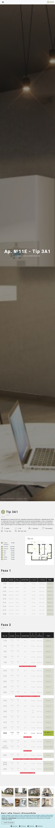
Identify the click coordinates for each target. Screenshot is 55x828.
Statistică (31, 826)
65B (4, 614)
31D (5, 701)
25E (5, 692)
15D (5, 657)
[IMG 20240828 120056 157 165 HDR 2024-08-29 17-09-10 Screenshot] (21, 792)
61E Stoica (5, 747)
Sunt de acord (9, 822)
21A (4, 591)
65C (5, 755)
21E (5, 676)
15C (5, 652)
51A (4, 606)
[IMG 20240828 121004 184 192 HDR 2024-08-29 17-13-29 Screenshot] (47, 802)
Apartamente (11, 498)
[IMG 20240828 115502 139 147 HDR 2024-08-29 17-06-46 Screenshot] (7, 802)
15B (4, 588)
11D (5, 641)
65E (5, 769)
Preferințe (23, 826)
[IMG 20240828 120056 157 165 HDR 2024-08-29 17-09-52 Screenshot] (34, 792)
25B (4, 595)
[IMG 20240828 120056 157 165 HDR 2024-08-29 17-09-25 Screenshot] (7, 792)
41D (5, 717)
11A (4, 584)
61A (4, 610)
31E (5, 706)
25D (5, 687)
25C (5, 682)
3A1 (25, 498)
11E (5, 646)
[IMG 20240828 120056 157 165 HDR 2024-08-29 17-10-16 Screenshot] (47, 792)
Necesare (14, 826)
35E (5, 711)
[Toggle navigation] (3, 2)
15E (5, 662)
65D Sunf (5, 763)
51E (5, 733)
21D (5, 671)
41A (4, 603)
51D (5, 728)
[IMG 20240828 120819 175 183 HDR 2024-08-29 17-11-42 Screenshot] (21, 802)
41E (5, 722)
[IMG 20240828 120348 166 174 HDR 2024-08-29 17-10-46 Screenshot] (34, 802)
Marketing (40, 826)
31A (4, 599)
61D (5, 741)
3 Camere (19, 498)
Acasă (3, 498)
